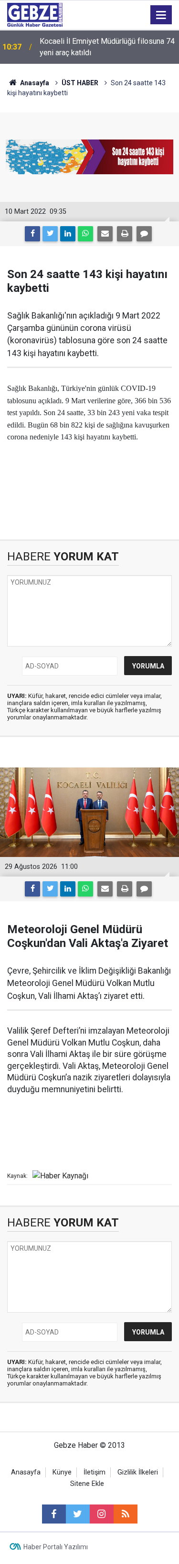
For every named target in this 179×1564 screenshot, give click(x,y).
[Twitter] (50, 233)
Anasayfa (34, 83)
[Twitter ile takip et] (78, 1514)
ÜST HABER (80, 83)
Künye (62, 1472)
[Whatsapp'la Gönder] (85, 233)
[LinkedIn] (67, 233)
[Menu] (161, 15)
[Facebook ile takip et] (54, 1514)
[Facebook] (32, 233)
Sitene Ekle (87, 1484)
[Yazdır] (124, 233)
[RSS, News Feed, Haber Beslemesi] (125, 1514)
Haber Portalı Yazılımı (55, 1547)
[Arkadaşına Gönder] (105, 233)
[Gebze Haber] (35, 14)
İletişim (94, 1472)
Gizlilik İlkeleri (137, 1472)
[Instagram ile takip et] (102, 1514)
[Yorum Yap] (144, 233)
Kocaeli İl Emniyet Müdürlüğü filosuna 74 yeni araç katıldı (107, 47)
